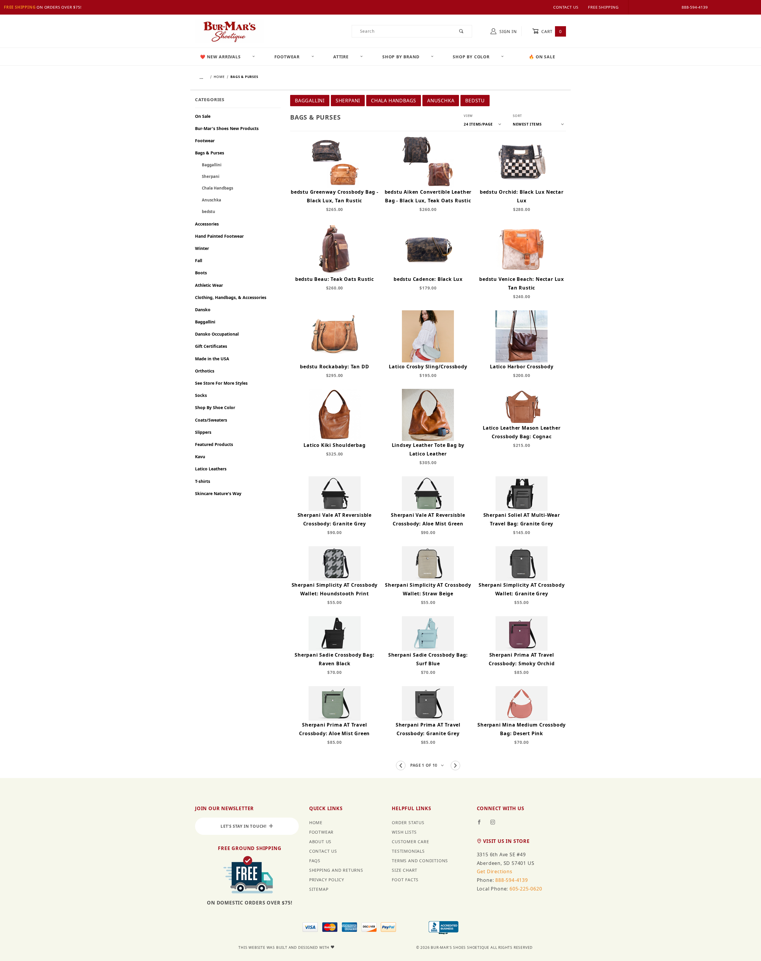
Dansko (202, 309)
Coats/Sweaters (211, 420)
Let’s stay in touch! (245, 826)
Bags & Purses (209, 153)
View (468, 115)
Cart (551, 31)
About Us (320, 841)
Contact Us (565, 7)
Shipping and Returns (336, 870)
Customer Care (410, 841)
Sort (517, 115)
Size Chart (404, 870)
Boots (201, 273)
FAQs (314, 860)
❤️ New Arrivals (220, 57)
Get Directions (494, 871)
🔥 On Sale (542, 57)
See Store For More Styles (221, 383)
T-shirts (202, 481)
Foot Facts (405, 879)
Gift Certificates (211, 346)
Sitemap (318, 889)
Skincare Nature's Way (218, 493)
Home (316, 822)
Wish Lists (404, 832)
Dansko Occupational (217, 334)
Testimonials (408, 851)
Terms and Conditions (420, 860)
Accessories (207, 224)
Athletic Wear (209, 285)
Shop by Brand (400, 57)
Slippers (203, 432)
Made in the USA (212, 358)
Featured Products (214, 444)
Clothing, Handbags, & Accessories (230, 297)
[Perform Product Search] (461, 31)
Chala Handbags (393, 100)
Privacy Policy (326, 879)
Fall (198, 260)
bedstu (475, 100)
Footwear (287, 57)
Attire (341, 57)
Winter (202, 248)
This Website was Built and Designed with (284, 947)
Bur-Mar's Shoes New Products (227, 128)
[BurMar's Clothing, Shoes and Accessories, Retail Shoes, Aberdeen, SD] (443, 928)
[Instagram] (495, 824)
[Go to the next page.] (455, 765)
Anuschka (440, 100)
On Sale (202, 116)
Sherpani (348, 100)
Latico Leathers (211, 469)
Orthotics (204, 371)
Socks (201, 395)
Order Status (408, 822)
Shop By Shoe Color (215, 407)
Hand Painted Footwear (219, 236)
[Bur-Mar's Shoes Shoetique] (229, 31)
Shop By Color (471, 57)
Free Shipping (19, 7)
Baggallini (310, 100)
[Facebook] (482, 824)
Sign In (507, 31)
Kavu (200, 456)
